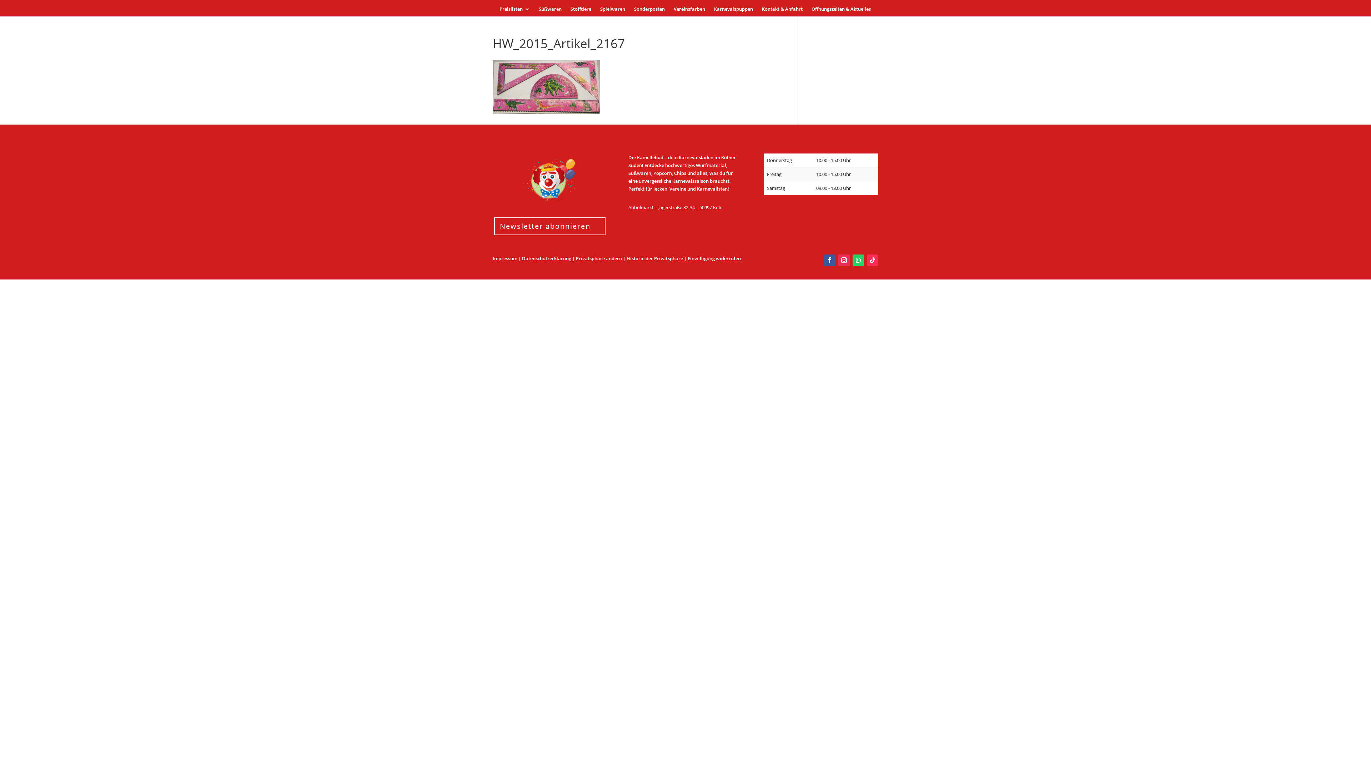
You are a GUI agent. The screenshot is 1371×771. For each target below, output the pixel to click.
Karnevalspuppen (733, 9)
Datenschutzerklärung (546, 258)
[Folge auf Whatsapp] (858, 260)
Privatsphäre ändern (599, 258)
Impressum (505, 258)
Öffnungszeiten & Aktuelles (841, 9)
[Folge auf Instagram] (844, 260)
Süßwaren (550, 9)
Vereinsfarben (689, 9)
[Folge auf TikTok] (872, 260)
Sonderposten (649, 9)
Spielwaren (612, 9)
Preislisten (511, 9)
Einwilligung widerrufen (714, 258)
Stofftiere (581, 9)
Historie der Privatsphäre (655, 258)
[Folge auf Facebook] (829, 260)
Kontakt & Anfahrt (782, 9)
